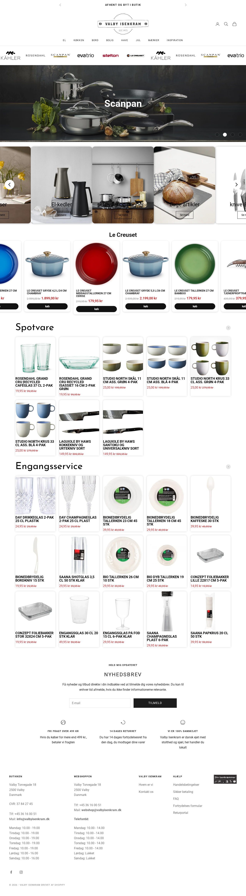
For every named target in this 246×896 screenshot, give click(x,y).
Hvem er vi (146, 785)
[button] (217, 135)
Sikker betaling (183, 792)
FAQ (176, 799)
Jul (138, 40)
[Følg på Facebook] (11, 872)
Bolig (110, 40)
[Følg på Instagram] (21, 872)
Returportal (180, 813)
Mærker (153, 40)
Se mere (61, 214)
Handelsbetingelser (186, 785)
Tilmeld (155, 703)
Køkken (79, 40)
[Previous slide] (9, 184)
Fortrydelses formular (187, 806)
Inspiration (175, 40)
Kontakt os (146, 792)
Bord (95, 40)
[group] (123, 103)
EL (64, 40)
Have (124, 40)
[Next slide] (236, 184)
